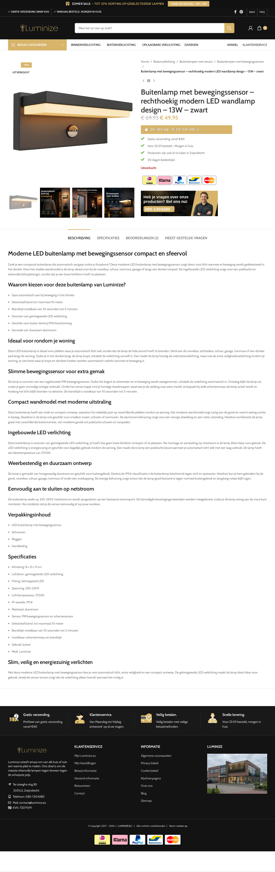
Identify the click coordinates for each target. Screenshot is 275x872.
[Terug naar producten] (148, 80)
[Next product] (154, 80)
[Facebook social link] (235, 11)
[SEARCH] (229, 28)
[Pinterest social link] (241, 11)
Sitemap (146, 801)
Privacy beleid (149, 763)
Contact (79, 793)
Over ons (147, 786)
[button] (13, 202)
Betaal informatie (85, 771)
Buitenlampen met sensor (196, 61)
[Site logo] (39, 28)
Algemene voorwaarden (156, 756)
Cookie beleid (149, 771)
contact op (181, 825)
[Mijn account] (250, 28)
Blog (144, 793)
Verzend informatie (86, 778)
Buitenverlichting (164, 61)
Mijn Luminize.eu (85, 756)
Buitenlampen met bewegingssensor (240, 61)
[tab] (79, 235)
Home (145, 61)
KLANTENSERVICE (255, 45)
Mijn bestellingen (85, 763)
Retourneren (82, 786)
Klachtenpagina (151, 778)
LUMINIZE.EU (125, 825)
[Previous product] (143, 80)
